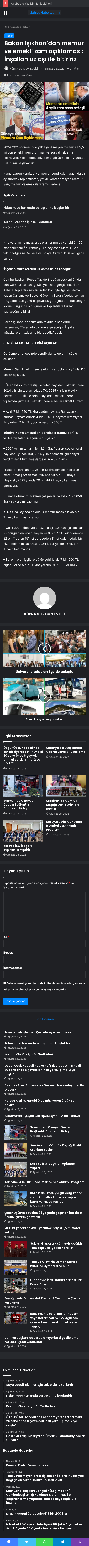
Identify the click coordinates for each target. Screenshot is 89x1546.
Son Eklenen (44, 1019)
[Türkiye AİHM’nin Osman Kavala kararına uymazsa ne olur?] (15, 1267)
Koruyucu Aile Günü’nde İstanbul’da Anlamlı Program (64, 826)
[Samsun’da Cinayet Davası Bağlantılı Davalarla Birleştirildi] (23, 786)
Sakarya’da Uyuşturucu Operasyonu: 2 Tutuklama (65, 750)
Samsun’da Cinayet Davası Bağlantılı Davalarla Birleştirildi (19, 804)
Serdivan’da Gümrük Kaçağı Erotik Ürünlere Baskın (62, 805)
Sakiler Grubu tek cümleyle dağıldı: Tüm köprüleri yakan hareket (56, 1245)
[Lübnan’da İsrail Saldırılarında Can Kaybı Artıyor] (15, 1285)
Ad (6, 937)
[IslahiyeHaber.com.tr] (44, 12)
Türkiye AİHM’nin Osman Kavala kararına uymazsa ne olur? (54, 1264)
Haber (26, 27)
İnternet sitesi (12, 968)
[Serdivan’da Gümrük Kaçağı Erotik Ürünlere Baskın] (66, 786)
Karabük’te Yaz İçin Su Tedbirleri (31, 3)
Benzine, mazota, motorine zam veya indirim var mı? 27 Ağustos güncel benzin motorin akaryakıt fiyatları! (55, 1320)
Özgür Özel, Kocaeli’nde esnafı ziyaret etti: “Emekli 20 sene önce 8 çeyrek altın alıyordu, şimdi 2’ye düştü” (23, 756)
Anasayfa (13, 27)
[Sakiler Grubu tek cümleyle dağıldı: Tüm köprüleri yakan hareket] (15, 1249)
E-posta (9, 952)
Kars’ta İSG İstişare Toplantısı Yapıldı (17, 848)
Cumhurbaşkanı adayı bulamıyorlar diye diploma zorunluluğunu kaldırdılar (41, 1340)
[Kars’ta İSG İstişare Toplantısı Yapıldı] (23, 831)
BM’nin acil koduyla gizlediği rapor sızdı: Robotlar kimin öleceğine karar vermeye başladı (56, 1197)
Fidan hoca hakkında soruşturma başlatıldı (36, 208)
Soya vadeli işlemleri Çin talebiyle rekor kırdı (37, 1032)
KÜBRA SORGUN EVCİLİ (24, 68)
